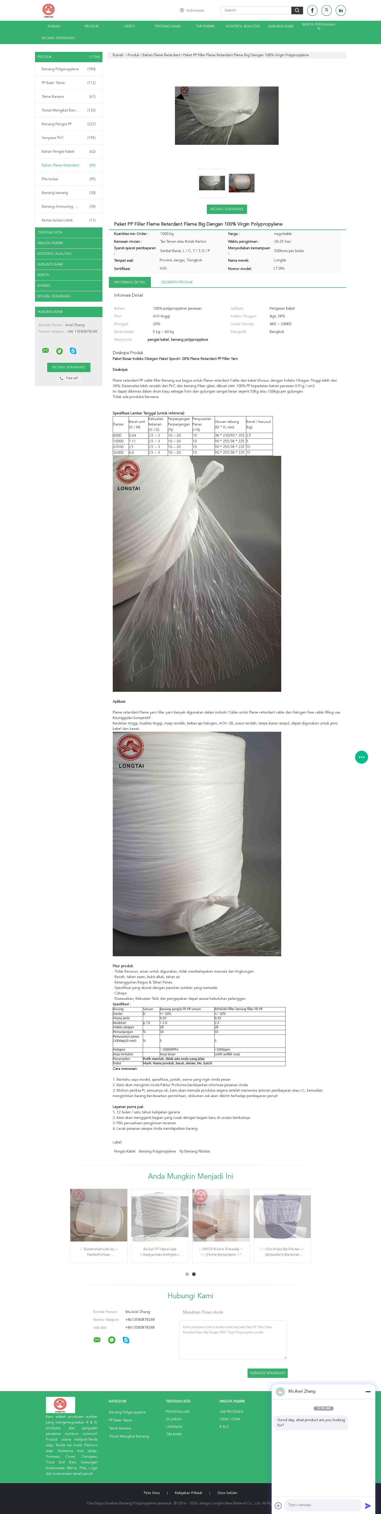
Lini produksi (231, 1412)
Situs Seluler (227, 1493)
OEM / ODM (230, 1419)
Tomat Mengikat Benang (69, 110)
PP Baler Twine (69, 83)
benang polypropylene (157, 1151)
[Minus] (368, 1392)
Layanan (174, 1427)
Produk (92, 26)
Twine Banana (69, 97)
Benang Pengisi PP (69, 124)
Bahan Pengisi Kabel (69, 152)
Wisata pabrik (50, 243)
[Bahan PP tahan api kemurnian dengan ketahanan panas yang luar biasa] (159, 1217)
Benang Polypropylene (69, 69)
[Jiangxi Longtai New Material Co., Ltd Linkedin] (341, 10)
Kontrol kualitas (243, 26)
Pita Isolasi (69, 179)
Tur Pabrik (205, 26)
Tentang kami (167, 26)
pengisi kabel (124, 1151)
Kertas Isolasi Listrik (69, 220)
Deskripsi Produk (177, 282)
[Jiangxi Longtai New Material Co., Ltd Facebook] (312, 10)
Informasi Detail (130, 282)
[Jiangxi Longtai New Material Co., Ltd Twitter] (326, 10)
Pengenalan (177, 1412)
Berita (43, 275)
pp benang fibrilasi (195, 1151)
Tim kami (173, 1434)
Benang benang (69, 193)
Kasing (44, 286)
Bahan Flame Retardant (69, 165)
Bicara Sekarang (58, 38)
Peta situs (152, 1493)
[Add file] (278, 1505)
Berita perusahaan (318, 26)
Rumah (54, 26)
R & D (224, 1427)
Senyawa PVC (69, 138)
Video (129, 26)
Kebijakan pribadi (188, 1493)
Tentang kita (50, 232)
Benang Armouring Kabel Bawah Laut (70, 206)
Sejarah (173, 1419)
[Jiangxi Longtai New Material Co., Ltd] (45, 350)
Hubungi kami (280, 26)
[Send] (368, 1505)
